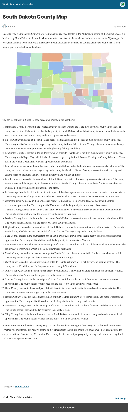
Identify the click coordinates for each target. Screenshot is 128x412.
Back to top (120, 398)
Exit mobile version (64, 407)
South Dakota (22, 386)
